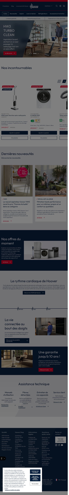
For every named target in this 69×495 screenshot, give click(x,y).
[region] (22, 479)
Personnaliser (35, 483)
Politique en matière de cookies (12, 490)
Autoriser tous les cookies (35, 471)
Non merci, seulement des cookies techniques (35, 478)
